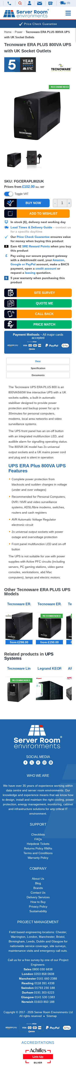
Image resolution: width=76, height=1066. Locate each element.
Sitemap (51, 1016)
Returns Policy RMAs (38, 848)
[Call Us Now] (9, 3)
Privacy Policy (38, 906)
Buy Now (33, 203)
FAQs (38, 839)
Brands (38, 888)
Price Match (44, 324)
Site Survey (44, 292)
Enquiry (51, 3)
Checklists (38, 834)
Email (40, 3)
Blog (38, 883)
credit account (45, 268)
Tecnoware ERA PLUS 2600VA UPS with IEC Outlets (20, 604)
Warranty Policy (38, 857)
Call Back (44, 314)
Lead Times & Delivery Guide (31, 227)
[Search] (20, 3)
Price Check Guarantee (33, 237)
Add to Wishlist (43, 213)
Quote (44, 303)
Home (7, 32)
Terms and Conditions (38, 853)
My (30, 3)
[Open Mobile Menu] (68, 13)
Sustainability (38, 911)
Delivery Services (38, 897)
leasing (30, 272)
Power (18, 32)
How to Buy (38, 902)
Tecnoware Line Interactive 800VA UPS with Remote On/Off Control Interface (20, 668)
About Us (38, 878)
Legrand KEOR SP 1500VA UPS (50, 668)
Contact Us (38, 892)
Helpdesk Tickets (38, 843)
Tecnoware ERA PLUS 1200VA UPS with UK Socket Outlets (50, 604)
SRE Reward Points (36, 246)
